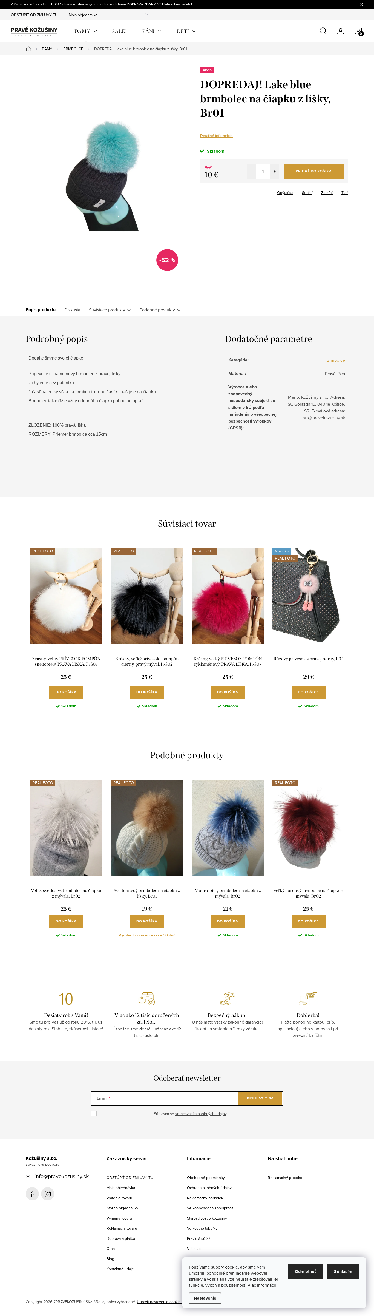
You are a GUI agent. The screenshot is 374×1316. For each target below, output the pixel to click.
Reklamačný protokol (285, 1177)
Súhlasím (343, 1271)
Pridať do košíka (314, 171)
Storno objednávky (122, 1208)
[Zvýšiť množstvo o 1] (274, 171)
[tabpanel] (66, 633)
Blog (110, 1258)
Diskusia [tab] (72, 310)
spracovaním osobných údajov (200, 1113)
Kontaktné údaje (120, 1269)
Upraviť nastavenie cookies (160, 1301)
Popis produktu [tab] (41, 310)
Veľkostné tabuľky (202, 1228)
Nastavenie (205, 1298)
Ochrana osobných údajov (209, 1187)
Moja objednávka (83, 15)
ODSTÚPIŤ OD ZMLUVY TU (34, 15)
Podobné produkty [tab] (157, 310)
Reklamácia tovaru (122, 1228)
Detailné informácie (216, 135)
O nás (112, 1248)
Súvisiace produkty (107, 310)
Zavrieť (228, 191)
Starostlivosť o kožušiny (207, 1218)
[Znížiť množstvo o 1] (251, 171)
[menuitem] (86, 31)
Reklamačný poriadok (205, 1197)
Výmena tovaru (119, 1218)
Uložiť (210, 191)
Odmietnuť (305, 1271)
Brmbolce (336, 360)
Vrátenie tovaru (119, 1198)
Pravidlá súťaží (199, 1238)
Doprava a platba (121, 1238)
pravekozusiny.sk (47, 1193)
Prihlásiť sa (260, 1098)
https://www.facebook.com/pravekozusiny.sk (32, 1193)
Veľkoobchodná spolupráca (210, 1208)
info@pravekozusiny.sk (61, 1176)
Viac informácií (262, 1285)
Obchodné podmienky (206, 1177)
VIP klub (194, 1248)
